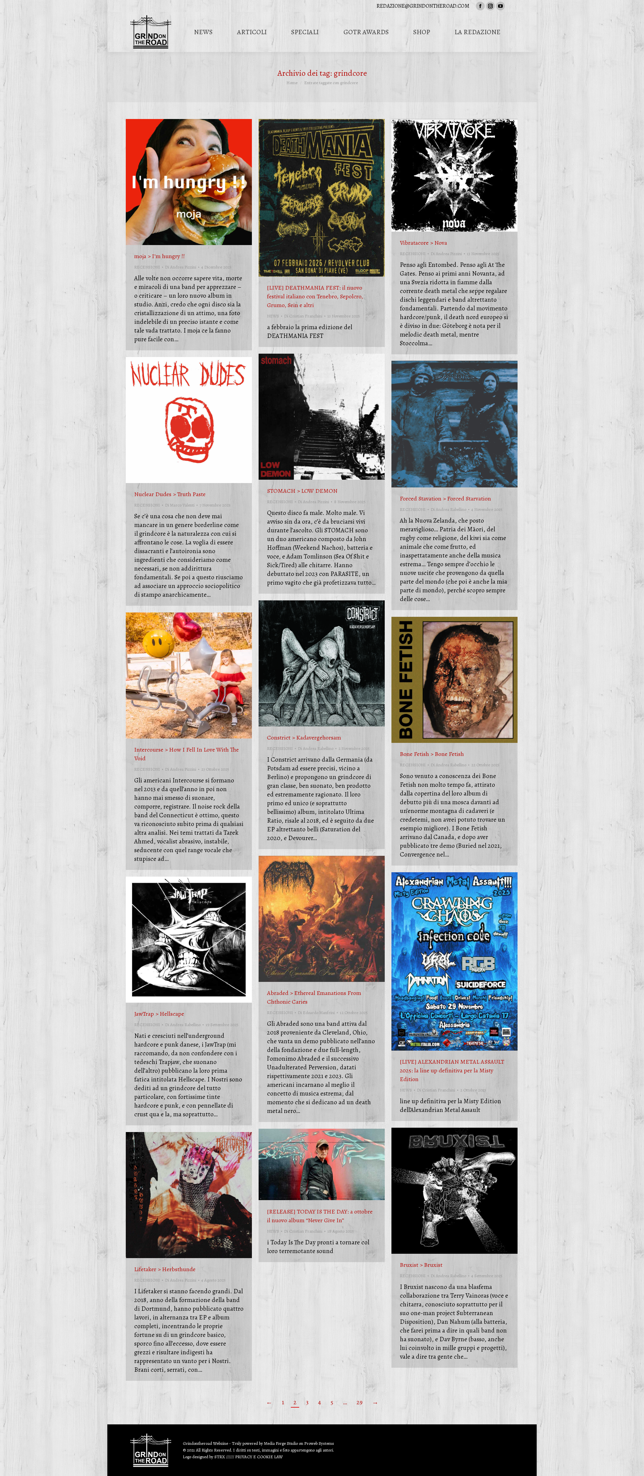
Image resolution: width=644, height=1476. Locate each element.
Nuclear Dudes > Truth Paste (170, 494)
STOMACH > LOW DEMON (302, 491)
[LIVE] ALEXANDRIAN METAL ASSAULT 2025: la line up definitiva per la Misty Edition (452, 1070)
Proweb (311, 1443)
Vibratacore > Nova (423, 243)
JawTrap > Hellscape (159, 1014)
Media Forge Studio (281, 1443)
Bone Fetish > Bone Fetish (432, 754)
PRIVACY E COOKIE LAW (259, 1457)
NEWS (273, 316)
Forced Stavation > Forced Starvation (445, 498)
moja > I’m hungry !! (159, 256)
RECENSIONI (147, 267)
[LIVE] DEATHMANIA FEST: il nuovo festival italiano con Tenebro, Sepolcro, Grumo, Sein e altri (315, 296)
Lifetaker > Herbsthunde (165, 1269)
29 (360, 1402)
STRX (219, 1457)
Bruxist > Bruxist (421, 1265)
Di (180, 267)
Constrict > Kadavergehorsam (304, 737)
